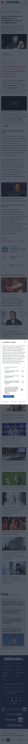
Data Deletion (5, 401)
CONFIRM (8, 396)
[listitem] (14, 368)
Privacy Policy (22, 401)
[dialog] (14, 372)
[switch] (22, 371)
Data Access (14, 401)
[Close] (25, 342)
